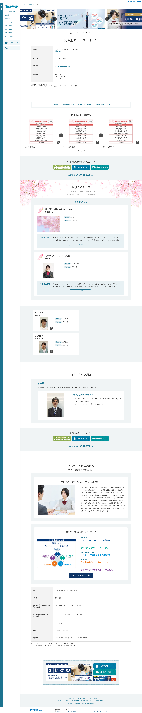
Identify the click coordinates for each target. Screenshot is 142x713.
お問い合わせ (76, 698)
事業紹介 (58, 711)
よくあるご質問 (67, 698)
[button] (55, 19)
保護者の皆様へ (9, 36)
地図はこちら (58, 51)
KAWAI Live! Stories (87, 711)
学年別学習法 (8, 33)
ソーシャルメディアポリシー (102, 700)
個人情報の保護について (86, 700)
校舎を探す (31, 4)
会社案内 (84, 698)
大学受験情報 (8, 29)
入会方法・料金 (9, 22)
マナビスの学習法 (10, 11)
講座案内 (7, 15)
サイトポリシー (57, 700)
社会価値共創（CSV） (75, 711)
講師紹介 (7, 18)
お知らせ (102, 711)
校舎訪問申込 (1, 7)
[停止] (71, 32)
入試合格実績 (8, 25)
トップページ (25, 4)
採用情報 (96, 711)
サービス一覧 (65, 711)
